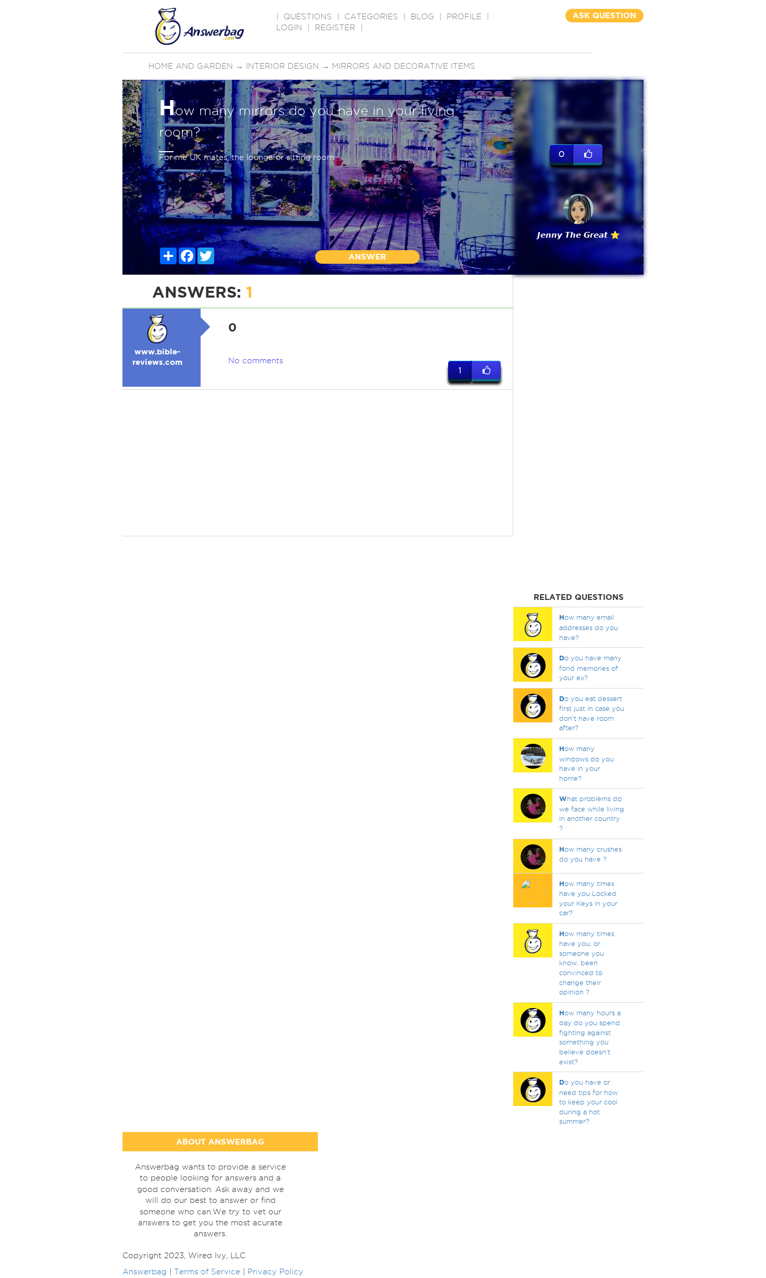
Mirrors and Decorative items (403, 66)
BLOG (422, 17)
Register (335, 27)
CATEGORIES (371, 17)
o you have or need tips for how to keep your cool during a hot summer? (588, 1101)
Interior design (282, 66)
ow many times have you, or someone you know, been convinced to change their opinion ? (586, 963)
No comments (255, 361)
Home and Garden (191, 66)
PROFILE (464, 17)
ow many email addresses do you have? (588, 627)
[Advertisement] (317, 463)
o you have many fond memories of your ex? (590, 667)
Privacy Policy (275, 1272)
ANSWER (367, 256)
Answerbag (144, 1272)
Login (289, 27)
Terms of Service (207, 1272)
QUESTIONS (307, 17)
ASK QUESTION (604, 15)
